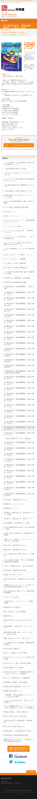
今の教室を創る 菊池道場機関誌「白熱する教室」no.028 (19, 482)
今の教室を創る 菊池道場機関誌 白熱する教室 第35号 (19, 494)
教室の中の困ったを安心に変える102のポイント (19, 621)
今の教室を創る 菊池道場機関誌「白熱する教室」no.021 (19, 443)
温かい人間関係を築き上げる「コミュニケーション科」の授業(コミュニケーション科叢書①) (19, 707)
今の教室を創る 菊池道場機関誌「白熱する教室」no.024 (19, 460)
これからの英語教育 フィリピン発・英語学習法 (19, 249)
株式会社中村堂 (16, 790)
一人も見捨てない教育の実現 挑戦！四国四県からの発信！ (19, 272)
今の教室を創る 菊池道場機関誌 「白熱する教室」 (13, 32)
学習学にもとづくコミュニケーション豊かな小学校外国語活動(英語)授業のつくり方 (19, 585)
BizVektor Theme (22, 792)
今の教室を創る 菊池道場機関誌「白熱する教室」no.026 (19, 471)
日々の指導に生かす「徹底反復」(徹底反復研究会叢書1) (19, 643)
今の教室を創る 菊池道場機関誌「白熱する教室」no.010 (19, 377)
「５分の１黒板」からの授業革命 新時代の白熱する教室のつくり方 (19, 163)
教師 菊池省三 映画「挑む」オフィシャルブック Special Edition (19, 633)
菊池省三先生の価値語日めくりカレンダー (17, 686)
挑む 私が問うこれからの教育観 (15, 611)
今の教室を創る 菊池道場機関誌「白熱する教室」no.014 (19, 400)
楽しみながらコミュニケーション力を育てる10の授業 (19, 658)
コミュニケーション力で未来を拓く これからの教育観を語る (19, 237)
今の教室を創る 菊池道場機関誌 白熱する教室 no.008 (19, 332)
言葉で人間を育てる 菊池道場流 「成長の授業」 (18, 721)
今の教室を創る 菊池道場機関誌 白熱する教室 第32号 (19, 360)
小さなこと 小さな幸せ (11, 597)
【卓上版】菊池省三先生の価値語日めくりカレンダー (19, 186)
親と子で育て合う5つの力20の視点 (15, 716)
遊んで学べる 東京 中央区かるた (14, 726)
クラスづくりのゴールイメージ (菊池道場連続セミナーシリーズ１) (19, 221)
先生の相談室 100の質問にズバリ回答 (16, 523)
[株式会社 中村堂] (13, 8)
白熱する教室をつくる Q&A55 (13, 667)
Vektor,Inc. (31, 792)
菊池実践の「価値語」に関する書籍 (15, 682)
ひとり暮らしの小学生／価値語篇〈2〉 (16, 267)
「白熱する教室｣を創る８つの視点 (15, 168)
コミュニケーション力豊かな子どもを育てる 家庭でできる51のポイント (19, 243)
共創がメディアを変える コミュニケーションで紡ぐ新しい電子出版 (19, 540)
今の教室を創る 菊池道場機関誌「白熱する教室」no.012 (19, 389)
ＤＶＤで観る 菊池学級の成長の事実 (16, 207)
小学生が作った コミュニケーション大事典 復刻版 (19, 602)
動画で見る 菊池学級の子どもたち (15, 549)
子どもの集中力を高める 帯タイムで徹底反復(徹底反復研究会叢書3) (19, 560)
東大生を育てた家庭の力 (12, 648)
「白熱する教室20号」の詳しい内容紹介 (18, 438)
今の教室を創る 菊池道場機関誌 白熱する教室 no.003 (19, 304)
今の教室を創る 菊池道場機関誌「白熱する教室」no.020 (19, 434)
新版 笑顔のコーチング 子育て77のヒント (18, 638)
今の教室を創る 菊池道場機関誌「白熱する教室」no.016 (19, 411)
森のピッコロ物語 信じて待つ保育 (15, 653)
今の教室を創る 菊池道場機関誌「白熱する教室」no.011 (19, 383)
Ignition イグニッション (11, 216)
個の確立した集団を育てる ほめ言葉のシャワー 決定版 (19, 513)
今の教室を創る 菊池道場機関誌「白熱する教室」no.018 (19, 422)
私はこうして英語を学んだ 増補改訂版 (17, 678)
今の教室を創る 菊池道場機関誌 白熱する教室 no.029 (19, 344)
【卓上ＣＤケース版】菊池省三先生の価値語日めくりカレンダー (19, 179)
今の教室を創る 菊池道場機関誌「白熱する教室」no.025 (19, 465)
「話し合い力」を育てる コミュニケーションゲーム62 (19, 173)
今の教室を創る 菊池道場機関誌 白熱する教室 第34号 (19, 488)
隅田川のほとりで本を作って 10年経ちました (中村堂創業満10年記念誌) (20, 740)
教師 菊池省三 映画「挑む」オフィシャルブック (19, 627)
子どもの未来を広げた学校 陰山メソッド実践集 (19, 554)
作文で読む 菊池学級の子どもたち (15, 499)
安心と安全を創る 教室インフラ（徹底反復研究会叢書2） (19, 592)
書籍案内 (8, 29)
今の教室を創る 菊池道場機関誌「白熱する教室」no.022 (19, 449)
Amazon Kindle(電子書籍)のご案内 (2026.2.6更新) (19, 202)
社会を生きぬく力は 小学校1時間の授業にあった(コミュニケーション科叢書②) (19, 672)
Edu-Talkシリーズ (9, 211)
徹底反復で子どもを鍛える (12, 607)
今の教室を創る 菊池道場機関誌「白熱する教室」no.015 (19, 405)
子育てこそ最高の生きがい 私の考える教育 (18, 566)
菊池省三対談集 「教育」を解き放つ (16, 712)
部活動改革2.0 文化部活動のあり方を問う (18, 731)
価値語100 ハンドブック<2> (13, 504)
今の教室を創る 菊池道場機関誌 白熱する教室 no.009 (19, 338)
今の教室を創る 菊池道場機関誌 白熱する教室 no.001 (19, 293)
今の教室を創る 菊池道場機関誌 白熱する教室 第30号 (19, 349)
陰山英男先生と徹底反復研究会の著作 (16, 735)
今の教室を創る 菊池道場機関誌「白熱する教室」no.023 (19, 454)
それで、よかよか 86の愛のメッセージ (18, 254)
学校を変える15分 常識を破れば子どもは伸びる (19, 579)
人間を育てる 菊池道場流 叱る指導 (15, 282)
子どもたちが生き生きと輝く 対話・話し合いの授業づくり (19, 701)
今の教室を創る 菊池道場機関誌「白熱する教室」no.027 (19, 477)
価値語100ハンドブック (11, 508)
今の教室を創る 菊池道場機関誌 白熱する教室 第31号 (19, 355)
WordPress (13, 792)
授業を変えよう (9, 616)
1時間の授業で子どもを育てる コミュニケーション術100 (19, 196)
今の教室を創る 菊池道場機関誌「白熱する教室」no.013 (19, 394)
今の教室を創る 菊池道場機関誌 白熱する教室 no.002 (19, 299)
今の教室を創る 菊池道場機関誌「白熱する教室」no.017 (19, 417)
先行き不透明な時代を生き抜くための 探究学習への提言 (19, 528)
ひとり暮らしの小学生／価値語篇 (15, 263)
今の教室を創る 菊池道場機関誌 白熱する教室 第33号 (19, 366)
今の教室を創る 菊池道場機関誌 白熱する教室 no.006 (19, 321)
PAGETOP (31, 771)
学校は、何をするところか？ (13, 574)
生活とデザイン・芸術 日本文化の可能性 (17, 663)
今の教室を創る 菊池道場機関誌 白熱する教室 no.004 (19, 310)
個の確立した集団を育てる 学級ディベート (18, 518)
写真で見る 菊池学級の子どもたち (15, 545)
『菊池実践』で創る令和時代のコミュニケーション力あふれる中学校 (19, 695)
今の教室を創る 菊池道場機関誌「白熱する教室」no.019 (19, 428)
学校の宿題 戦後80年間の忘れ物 (15, 570)
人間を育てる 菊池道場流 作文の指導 (17, 278)
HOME (2, 29)
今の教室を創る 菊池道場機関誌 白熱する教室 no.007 (19, 327)
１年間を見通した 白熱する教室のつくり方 (18, 191)
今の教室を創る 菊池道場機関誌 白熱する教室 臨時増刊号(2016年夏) (19, 372)
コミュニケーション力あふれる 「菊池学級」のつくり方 (19, 231)
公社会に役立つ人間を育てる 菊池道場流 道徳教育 (19, 534)
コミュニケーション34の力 (12, 226)
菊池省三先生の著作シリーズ (13, 691)
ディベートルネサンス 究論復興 (15, 259)
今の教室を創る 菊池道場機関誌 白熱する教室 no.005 (19, 315)
